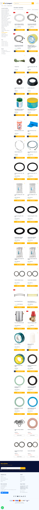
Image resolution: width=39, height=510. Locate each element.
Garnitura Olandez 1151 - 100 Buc (19, 195)
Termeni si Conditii (3, 477)
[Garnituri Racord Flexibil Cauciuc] (19, 444)
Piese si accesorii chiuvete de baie (6, 22)
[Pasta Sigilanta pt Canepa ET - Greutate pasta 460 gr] (19, 103)
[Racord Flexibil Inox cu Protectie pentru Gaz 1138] (32, 295)
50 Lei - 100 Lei (4, 42)
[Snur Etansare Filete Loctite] (19, 124)
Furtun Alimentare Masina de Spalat (32, 152)
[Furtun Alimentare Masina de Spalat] (32, 145)
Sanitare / (5, 5)
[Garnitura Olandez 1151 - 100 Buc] (19, 188)
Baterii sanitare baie (4, 17)
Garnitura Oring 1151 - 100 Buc (19, 216)
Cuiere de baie (3, 33)
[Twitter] (19, 496)
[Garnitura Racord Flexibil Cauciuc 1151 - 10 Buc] (32, 231)
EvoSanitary (4, 50)
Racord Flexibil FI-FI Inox (19, 301)
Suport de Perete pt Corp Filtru (32, 131)
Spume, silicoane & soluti (4, 19)
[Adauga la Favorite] (24, 13)
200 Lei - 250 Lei (4, 44)
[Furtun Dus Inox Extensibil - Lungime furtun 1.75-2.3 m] (32, 17)
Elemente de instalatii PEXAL (5, 10)
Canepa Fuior (17, 66)
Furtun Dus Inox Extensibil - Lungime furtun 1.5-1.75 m (19, 46)
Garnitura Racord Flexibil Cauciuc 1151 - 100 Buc (19, 238)
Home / (2, 5)
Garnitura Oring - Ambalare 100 (19, 430)
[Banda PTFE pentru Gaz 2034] (19, 359)
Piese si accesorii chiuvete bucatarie (6, 21)
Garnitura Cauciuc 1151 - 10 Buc (19, 88)
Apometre (2, 27)
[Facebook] (14, 496)
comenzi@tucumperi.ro (24, 492)
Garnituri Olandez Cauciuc (19, 280)
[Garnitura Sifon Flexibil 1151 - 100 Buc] (19, 252)
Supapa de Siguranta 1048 (32, 322)
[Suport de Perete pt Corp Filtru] (32, 124)
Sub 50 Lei (3, 41)
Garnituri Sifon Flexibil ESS (32, 280)
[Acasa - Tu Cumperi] (7, 3)
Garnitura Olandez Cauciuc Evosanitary (32, 366)
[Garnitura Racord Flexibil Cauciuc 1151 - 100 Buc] (19, 231)
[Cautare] (33, 3)
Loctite (3, 52)
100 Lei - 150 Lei (4, 43)
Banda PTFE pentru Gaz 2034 (18, 366)
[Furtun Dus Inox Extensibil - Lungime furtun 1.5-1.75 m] (19, 39)
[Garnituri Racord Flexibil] (32, 423)
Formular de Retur (22, 480)
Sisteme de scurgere (4, 26)
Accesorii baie (3, 29)
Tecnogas (3, 53)
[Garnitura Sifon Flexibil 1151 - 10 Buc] (32, 252)
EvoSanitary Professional (5, 51)
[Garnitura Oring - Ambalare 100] (19, 423)
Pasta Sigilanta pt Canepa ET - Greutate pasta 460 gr (19, 110)
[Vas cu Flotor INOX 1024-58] (19, 316)
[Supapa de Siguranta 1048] (32, 316)
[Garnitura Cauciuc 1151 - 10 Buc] (19, 81)
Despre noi (2, 476)
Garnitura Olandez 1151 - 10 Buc (32, 195)
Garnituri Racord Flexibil (32, 429)
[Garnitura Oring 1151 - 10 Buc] (32, 209)
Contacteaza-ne (5, 492)
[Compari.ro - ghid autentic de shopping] (19, 507)
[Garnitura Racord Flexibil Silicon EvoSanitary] (32, 401)
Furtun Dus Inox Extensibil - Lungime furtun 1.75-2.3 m (32, 24)
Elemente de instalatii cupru (5, 13)
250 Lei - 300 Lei (4, 45)
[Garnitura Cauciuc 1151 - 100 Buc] (32, 60)
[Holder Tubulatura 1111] (19, 145)
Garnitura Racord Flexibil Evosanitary (19, 408)
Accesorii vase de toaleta (4, 23)
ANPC (21, 481)
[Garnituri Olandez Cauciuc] (19, 273)
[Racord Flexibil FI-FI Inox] (19, 295)
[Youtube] (18, 496)
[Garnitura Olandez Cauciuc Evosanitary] (32, 359)
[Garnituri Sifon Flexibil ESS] (32, 273)
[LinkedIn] (21, 496)
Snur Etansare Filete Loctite (19, 130)
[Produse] (1, 3)
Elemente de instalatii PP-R (5, 14)
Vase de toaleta (3, 36)
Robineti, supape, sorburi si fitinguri (6, 15)
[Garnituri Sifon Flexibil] (32, 444)
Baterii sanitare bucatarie (4, 16)
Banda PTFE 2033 (17, 344)
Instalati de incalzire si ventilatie (5, 18)
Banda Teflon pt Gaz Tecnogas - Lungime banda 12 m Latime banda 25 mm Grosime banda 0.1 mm (32, 46)
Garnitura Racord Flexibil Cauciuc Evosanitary (32, 387)
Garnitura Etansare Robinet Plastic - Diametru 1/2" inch (19, 24)
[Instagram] (25, 496)
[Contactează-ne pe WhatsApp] (2, 507)
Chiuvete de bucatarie (4, 20)
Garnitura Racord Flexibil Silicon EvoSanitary (32, 408)
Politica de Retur (22, 477)
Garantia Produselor (22, 479)
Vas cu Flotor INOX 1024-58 (19, 322)
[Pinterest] (16, 496)
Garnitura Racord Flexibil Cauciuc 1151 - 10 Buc (32, 238)
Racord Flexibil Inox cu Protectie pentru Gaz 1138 (32, 302)
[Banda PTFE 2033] (19, 337)
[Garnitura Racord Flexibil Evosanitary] (19, 401)
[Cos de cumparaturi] (37, 3)
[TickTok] (23, 496)
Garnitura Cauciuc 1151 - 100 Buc (32, 67)
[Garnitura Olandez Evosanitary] (19, 380)
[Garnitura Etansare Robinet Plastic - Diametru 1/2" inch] (19, 17)
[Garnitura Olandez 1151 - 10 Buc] (32, 188)
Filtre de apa (3, 28)
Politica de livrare (3, 480)
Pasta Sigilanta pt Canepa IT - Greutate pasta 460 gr (32, 110)
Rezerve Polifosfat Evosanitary (31, 344)
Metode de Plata (22, 476)
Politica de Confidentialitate (22, 469)
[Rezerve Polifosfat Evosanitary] (32, 337)
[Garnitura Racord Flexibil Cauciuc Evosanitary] (32, 380)
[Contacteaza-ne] (36, 3)
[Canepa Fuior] (19, 60)
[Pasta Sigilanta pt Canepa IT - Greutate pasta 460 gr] (32, 103)
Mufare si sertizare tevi (4, 35)
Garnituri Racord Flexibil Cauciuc (19, 451)
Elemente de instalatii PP (4, 11)
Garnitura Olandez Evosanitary (18, 387)
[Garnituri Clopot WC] (32, 81)
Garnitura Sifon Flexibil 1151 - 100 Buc (19, 259)
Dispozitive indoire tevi (4, 34)
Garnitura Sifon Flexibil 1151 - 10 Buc (32, 259)
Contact (2, 481)
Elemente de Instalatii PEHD (5, 9)
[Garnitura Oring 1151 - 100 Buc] (19, 209)
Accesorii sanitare (4, 32)
